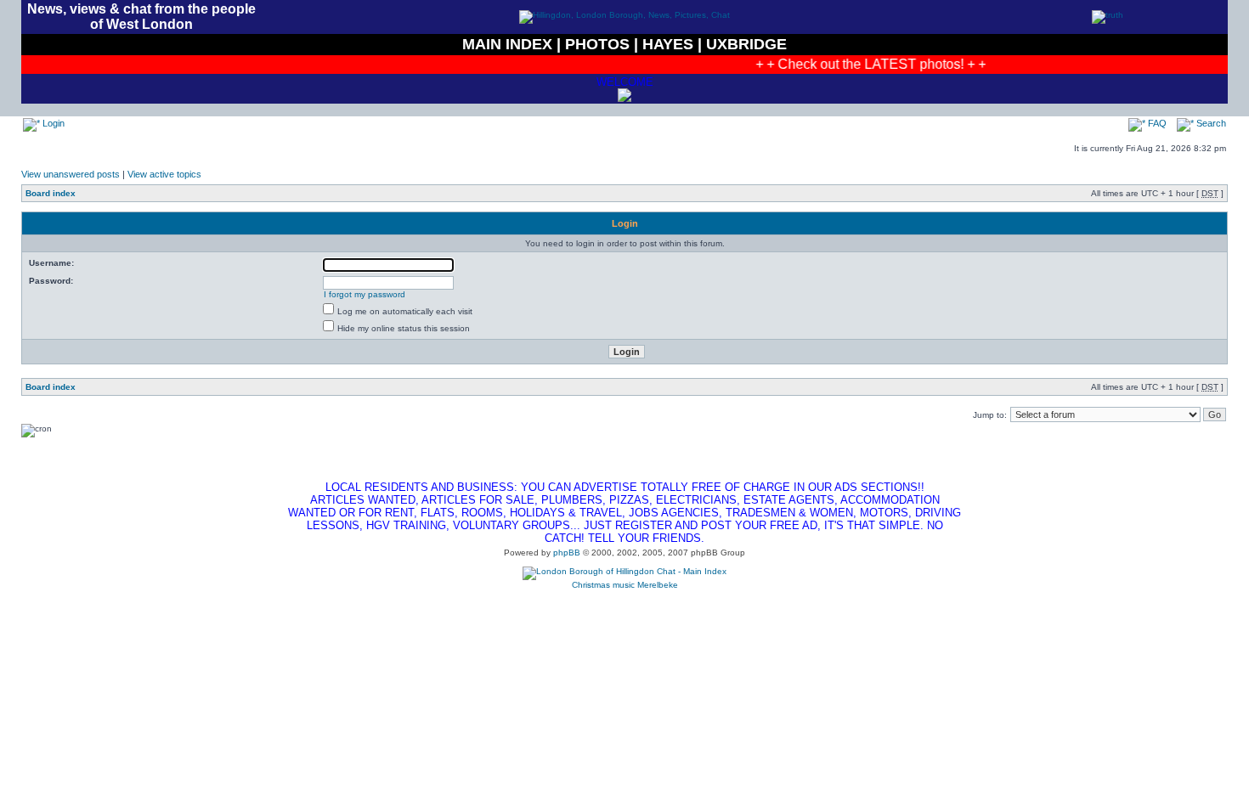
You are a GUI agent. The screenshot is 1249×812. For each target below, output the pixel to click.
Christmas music (603, 584)
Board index (50, 193)
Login (52, 123)
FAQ (1156, 123)
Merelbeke (657, 584)
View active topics (164, 174)
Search (1210, 123)
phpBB (566, 552)
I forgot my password (364, 294)
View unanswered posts (70, 174)
